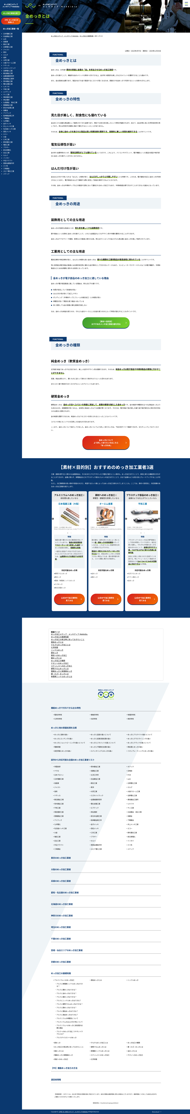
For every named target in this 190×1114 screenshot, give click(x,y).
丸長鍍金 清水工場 (10, 102)
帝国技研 (57, 766)
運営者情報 (56, 1079)
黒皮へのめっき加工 (61, 1059)
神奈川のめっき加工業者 (62, 915)
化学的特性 (58, 719)
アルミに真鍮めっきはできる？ (67, 1015)
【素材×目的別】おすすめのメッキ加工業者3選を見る (106, 322)
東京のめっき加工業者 (61, 857)
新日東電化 (7, 150)
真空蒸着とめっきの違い (62, 751)
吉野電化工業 (8, 71)
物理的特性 (131, 715)
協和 (4, 57)
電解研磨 (57, 747)
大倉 (4, 137)
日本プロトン (59, 775)
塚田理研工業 (8, 97)
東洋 (4, 52)
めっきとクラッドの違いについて (139, 743)
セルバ (5, 155)
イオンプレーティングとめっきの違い (141, 751)
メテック (6, 174)
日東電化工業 (8, 47)
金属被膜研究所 (8, 76)
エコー (5, 134)
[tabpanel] (69, 519)
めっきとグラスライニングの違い (139, 738)
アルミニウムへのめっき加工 (64, 980)
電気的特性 (58, 715)
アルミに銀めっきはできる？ (67, 997)
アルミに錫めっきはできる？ (67, 990)
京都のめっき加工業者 (61, 961)
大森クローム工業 (9, 63)
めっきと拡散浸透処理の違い (101, 738)
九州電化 (6, 121)
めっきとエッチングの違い (63, 738)
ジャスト (6, 49)
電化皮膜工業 (8, 84)
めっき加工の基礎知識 (60, 637)
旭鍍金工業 (95, 771)
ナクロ (56, 771)
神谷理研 (6, 100)
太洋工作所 (95, 775)
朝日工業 (6, 44)
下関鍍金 (6, 118)
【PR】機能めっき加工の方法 (64, 1068)
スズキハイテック (9, 68)
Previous (53, 519)
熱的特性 (131, 719)
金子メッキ (7, 123)
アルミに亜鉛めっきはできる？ (67, 1011)
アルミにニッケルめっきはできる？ (69, 1000)
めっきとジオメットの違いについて (103, 743)
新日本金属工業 (8, 108)
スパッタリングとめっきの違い (101, 751)
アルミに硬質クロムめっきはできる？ (70, 1004)
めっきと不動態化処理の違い (101, 747)
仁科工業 (6, 139)
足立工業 (6, 152)
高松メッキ (7, 131)
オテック (131, 766)
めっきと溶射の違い (61, 734)
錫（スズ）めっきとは (135, 1047)
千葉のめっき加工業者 (61, 938)
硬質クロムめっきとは (98, 1047)
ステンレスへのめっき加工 (100, 1055)
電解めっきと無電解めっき (63, 1055)
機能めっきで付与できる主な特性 (66, 707)
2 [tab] (71, 533)
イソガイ (6, 158)
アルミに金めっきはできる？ (67, 993)
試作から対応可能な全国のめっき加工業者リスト (73, 759)
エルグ (5, 55)
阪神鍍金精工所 (8, 115)
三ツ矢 (5, 166)
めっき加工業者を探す (11, 13)
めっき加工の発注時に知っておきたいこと (69, 1047)
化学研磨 (94, 1059)
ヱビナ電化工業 (8, 171)
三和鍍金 (6, 168)
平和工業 (6, 89)
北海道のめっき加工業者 (62, 904)
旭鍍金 (5, 110)
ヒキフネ (6, 86)
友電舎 (130, 771)
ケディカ (6, 65)
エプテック (7, 92)
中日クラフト (8, 160)
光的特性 (94, 719)
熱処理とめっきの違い (135, 747)
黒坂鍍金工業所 (8, 78)
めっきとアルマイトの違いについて (140, 734)
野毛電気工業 (8, 142)
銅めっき (57, 1043)
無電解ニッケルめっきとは (100, 1051)
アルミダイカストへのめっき (67, 1037)
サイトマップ (155, 1111)
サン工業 (6, 94)
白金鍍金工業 (8, 36)
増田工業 (6, 145)
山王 (4, 39)
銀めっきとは (59, 1051)
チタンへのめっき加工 (135, 1055)
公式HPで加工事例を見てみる (69, 599)
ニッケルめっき (133, 980)
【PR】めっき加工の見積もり (11, 21)
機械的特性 (95, 715)
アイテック (7, 113)
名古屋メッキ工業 (9, 129)
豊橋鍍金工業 (8, 105)
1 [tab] (68, 533)
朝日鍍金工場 (8, 73)
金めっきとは (132, 1051)
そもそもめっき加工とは (99, 1043)
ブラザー (6, 147)
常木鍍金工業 (8, 81)
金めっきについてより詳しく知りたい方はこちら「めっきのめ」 (106, 443)
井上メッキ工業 (8, 126)
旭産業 (5, 41)
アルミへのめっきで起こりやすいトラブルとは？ (70, 1032)
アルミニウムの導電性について (67, 1018)
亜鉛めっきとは (96, 980)
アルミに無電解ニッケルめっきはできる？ (70, 985)
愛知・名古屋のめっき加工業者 (65, 892)
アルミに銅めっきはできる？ (67, 1007)
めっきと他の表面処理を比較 (64, 727)
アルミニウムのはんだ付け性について (70, 1022)
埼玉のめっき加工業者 (61, 927)
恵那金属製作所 (8, 163)
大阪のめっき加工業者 (61, 869)
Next (86, 519)
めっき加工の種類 (134, 1043)
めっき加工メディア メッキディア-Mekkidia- (69, 634)
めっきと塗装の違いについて (101, 734)
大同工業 (6, 60)
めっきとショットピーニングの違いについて (69, 743)
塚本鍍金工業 (95, 766)
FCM (129, 775)
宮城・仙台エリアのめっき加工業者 (67, 950)
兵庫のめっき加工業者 (61, 880)
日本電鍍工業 (8, 33)
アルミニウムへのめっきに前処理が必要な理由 (70, 1026)
